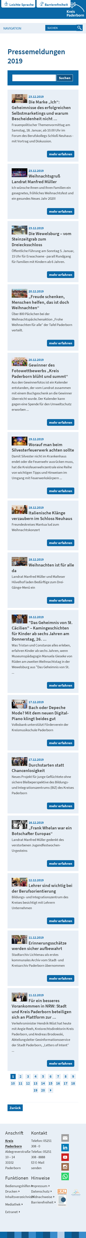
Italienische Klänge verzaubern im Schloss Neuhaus (42, 515)
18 (73, 1083)
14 (43, 1083)
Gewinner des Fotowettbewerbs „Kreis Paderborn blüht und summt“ (40, 370)
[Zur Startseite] (73, 9)
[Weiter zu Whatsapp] (69, 1176)
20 (43, 1090)
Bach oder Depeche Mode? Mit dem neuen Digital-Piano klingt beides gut (40, 713)
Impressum (39, 1186)
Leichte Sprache (21, 4)
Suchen (65, 78)
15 (50, 1083)
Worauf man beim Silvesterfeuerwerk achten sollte (43, 447)
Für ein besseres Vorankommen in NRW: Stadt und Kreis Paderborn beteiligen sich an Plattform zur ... (41, 1009)
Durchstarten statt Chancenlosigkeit (38, 767)
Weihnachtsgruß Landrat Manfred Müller (36, 178)
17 (65, 1083)
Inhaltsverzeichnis (18, 1196)
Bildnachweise (41, 1196)
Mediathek (12, 1204)
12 (28, 1083)
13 (35, 1083)
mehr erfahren (60, 154)
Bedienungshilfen (17, 1186)
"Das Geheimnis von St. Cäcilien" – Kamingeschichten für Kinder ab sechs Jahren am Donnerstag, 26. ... (42, 631)
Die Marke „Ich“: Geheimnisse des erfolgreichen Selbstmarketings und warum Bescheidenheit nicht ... (41, 110)
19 (35, 1090)
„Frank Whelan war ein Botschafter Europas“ (42, 830)
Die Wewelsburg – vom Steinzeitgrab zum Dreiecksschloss (41, 239)
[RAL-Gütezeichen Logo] (62, 1198)
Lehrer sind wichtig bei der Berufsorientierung (42, 888)
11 (20, 1083)
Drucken (11, 1191)
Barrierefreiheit (56, 4)
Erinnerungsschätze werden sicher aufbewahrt (39, 945)
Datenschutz (40, 1191)
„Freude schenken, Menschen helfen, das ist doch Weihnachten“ (40, 302)
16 (58, 1083)
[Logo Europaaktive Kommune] (76, 1193)
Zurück (15, 1107)
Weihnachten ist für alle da (43, 567)
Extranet (11, 1212)
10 (13, 1083)
